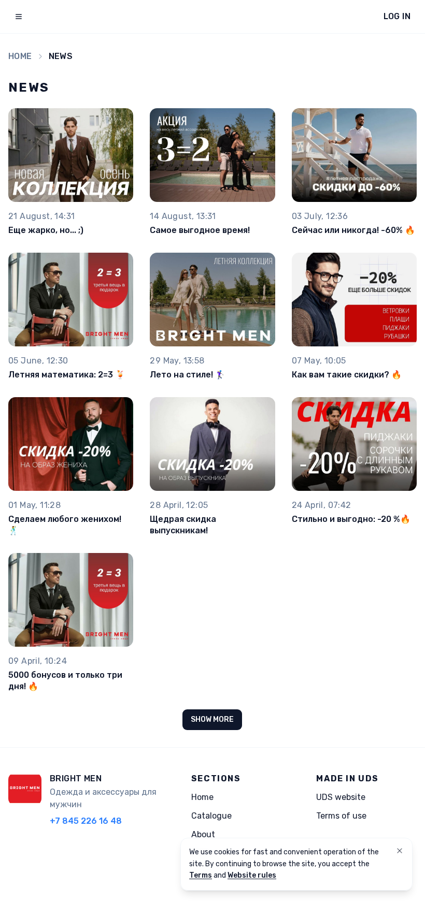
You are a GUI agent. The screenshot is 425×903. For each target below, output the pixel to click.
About (203, 834)
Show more (212, 719)
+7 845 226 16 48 (86, 821)
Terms (200, 875)
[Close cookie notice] (399, 850)
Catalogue (211, 816)
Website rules (252, 875)
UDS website (340, 797)
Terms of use (341, 816)
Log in (397, 16)
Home (20, 56)
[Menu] (18, 16)
